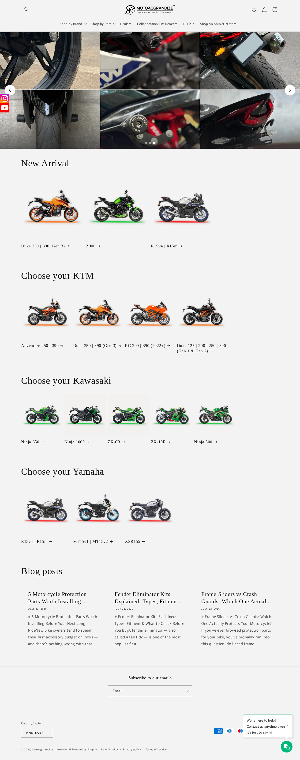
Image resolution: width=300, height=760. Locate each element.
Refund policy (109, 749)
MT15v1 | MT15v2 (90, 541)
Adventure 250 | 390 (40, 345)
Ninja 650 (30, 442)
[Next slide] (290, 90)
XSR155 (132, 541)
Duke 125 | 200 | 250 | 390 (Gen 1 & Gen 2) (201, 348)
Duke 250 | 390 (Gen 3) (43, 246)
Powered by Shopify (84, 749)
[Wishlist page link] (254, 9)
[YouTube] (4, 107)
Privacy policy (132, 749)
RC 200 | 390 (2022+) (145, 345)
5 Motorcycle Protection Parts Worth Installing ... (57, 597)
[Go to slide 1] (146, 143)
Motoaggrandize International (51, 749)
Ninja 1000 (74, 442)
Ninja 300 (203, 442)
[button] (26, 9)
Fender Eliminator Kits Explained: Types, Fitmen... (148, 597)
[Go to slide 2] (150, 143)
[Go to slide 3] (154, 143)
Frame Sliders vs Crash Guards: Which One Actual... (236, 597)
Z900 (90, 246)
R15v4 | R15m (164, 246)
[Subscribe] (187, 690)
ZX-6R (114, 442)
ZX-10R (158, 442)
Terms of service (156, 749)
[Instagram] (4, 98)
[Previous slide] (10, 90)
